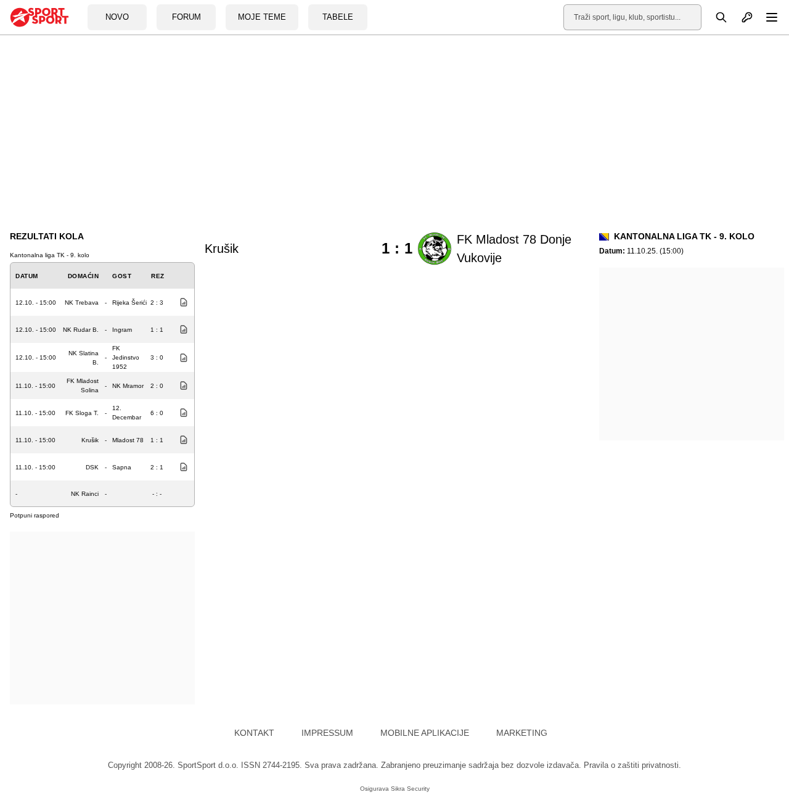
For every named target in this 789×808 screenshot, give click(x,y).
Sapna (121, 467)
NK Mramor (128, 385)
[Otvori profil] (740, 17)
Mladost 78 (128, 440)
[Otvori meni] (766, 17)
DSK (92, 467)
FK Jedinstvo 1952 (125, 357)
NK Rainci (85, 493)
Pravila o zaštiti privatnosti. (632, 765)
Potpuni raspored (34, 515)
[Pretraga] (714, 17)
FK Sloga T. (82, 413)
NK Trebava (82, 302)
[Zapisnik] (181, 302)
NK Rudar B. (81, 329)
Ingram (122, 329)
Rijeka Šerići (129, 302)
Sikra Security (410, 788)
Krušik (90, 440)
